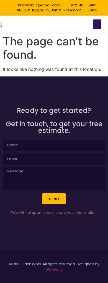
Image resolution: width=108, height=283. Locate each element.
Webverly (54, 269)
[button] (97, 24)
